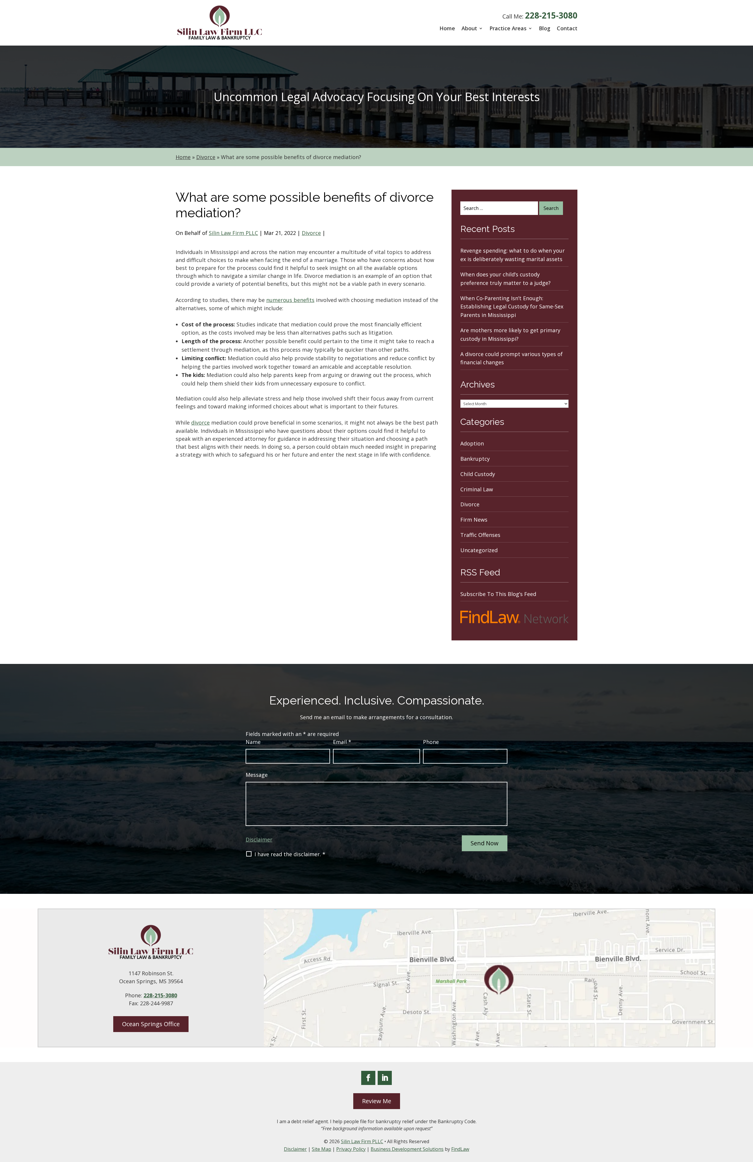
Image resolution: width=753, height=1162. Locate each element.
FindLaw (460, 1149)
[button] (747, 1119)
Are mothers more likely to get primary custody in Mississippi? (510, 334)
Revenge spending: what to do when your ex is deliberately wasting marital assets (512, 255)
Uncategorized (479, 550)
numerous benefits (290, 299)
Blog (544, 28)
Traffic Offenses (480, 534)
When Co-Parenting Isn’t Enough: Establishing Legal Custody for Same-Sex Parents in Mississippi (511, 307)
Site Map (321, 1149)
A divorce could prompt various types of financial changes (511, 358)
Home (447, 28)
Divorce (311, 232)
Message (257, 774)
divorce (200, 422)
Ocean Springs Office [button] (151, 1024)
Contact (567, 28)
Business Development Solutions (407, 1149)
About (469, 28)
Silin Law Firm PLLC (233, 232)
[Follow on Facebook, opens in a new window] (368, 1078)
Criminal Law (476, 489)
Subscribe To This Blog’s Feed (498, 593)
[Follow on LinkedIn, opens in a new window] (385, 1078)
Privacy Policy (351, 1149)
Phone (431, 741)
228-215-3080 (551, 15)
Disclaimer (259, 839)
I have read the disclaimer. (289, 854)
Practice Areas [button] (508, 28)
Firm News (473, 519)
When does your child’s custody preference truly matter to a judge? (505, 278)
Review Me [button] (376, 1101)
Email (342, 741)
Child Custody (477, 474)
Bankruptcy (475, 458)
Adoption (472, 443)
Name (253, 741)
